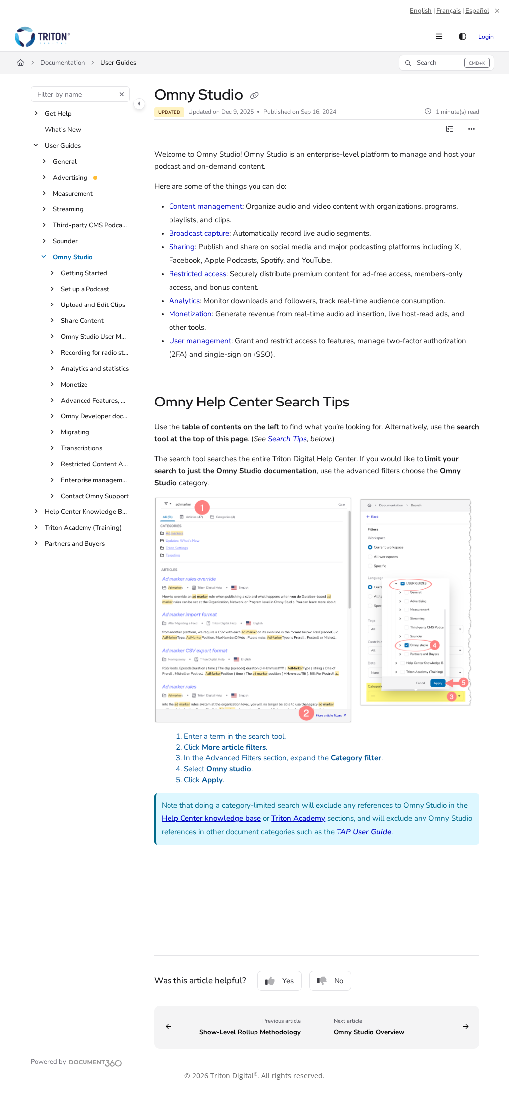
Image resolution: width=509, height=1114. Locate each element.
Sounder (65, 241)
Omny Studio (73, 257)
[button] (446, 63)
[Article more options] (471, 130)
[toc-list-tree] (449, 130)
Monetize (74, 384)
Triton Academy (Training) (83, 527)
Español (477, 10)
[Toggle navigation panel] (139, 104)
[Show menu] (439, 37)
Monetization (190, 314)
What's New (63, 129)
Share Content (82, 320)
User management (200, 341)
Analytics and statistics (95, 368)
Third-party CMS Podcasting (91, 225)
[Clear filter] (122, 94)
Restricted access (197, 274)
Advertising (70, 177)
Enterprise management (95, 480)
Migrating (75, 432)
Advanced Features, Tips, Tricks (95, 400)
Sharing (182, 247)
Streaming (68, 209)
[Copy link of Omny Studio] (254, 95)
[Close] (497, 11)
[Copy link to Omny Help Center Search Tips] (365, 403)
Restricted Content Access (95, 464)
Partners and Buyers (75, 543)
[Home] (42, 37)
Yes (288, 981)
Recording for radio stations (95, 352)
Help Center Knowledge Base (87, 511)
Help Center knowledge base (211, 818)
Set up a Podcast (85, 289)
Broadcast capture (199, 233)
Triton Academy (298, 818)
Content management (205, 206)
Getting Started (84, 273)
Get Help (58, 113)
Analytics (184, 300)
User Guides (118, 62)
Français (448, 10)
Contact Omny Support (95, 496)
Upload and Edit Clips (93, 305)
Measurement (73, 193)
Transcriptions (81, 448)
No (338, 981)
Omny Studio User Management (95, 336)
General (65, 161)
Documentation (62, 62)
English (421, 10)
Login (486, 37)
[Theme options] (462, 37)
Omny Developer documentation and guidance (95, 416)
